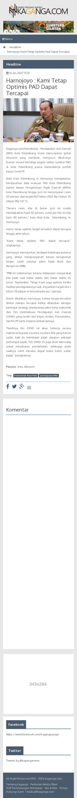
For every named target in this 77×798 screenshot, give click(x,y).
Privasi (64, 788)
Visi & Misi (51, 788)
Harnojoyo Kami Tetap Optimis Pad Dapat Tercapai (38, 51)
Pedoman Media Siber (44, 784)
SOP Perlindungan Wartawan (24, 788)
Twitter (14, 751)
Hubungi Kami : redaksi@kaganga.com (30, 791)
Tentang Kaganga (17, 784)
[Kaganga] (38, 10)
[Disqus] (38, 477)
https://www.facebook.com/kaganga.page (32, 734)
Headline (15, 47)
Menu (8, 40)
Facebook (16, 724)
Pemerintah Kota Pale (25, 375)
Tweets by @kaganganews (23, 760)
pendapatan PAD (48, 375)
